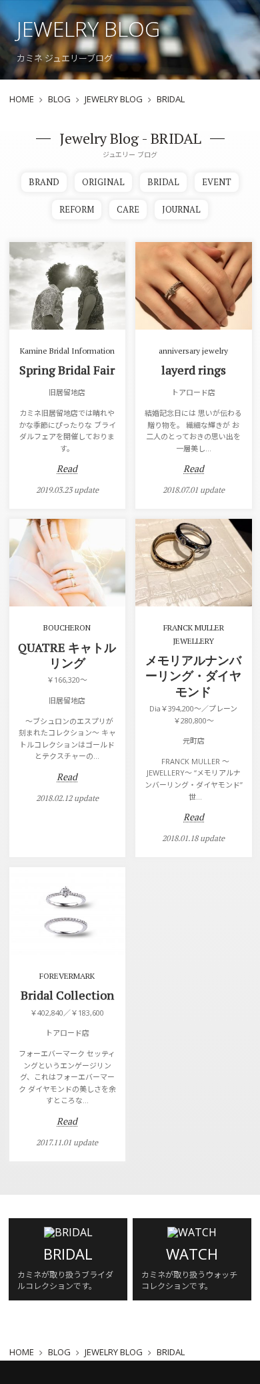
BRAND (44, 182)
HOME (21, 100)
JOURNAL (181, 209)
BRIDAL (163, 182)
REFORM (76, 209)
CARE (128, 209)
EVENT (216, 182)
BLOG (59, 100)
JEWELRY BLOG (114, 100)
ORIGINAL (103, 182)
